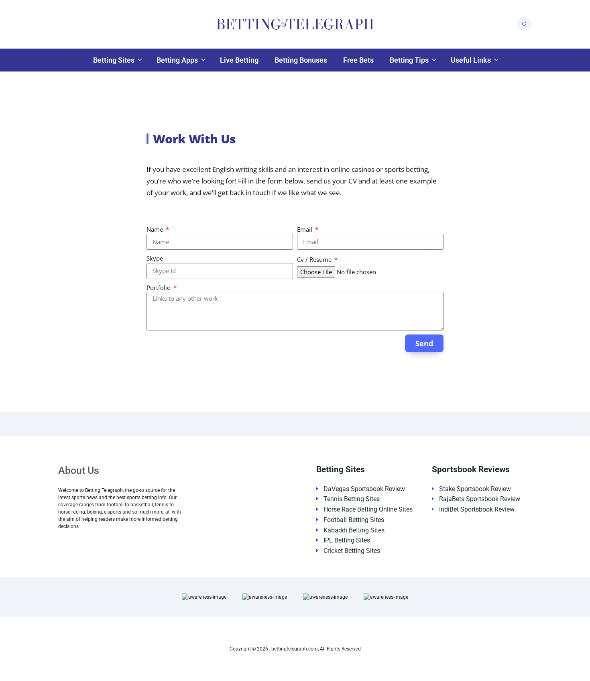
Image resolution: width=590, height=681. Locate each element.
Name (155, 229)
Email (305, 229)
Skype (154, 258)
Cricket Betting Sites (351, 551)
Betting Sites (113, 60)
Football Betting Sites (353, 520)
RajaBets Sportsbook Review (479, 499)
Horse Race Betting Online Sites (368, 509)
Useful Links (471, 60)
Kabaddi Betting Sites (354, 530)
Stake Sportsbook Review (475, 489)
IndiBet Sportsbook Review (477, 509)
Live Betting (239, 60)
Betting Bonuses (301, 60)
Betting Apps (177, 60)
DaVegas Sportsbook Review (364, 489)
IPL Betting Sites (346, 540)
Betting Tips (409, 60)
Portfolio (159, 287)
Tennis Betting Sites (351, 499)
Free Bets (358, 60)
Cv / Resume (315, 259)
